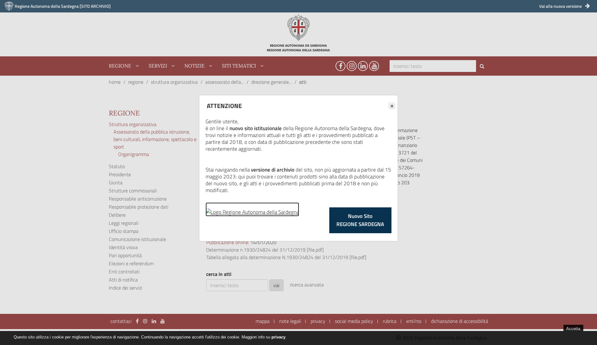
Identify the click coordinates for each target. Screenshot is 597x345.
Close (392, 106)
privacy (278, 337)
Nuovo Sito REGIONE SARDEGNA (360, 220)
